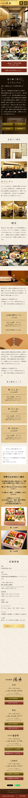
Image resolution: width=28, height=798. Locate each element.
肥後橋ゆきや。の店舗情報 (14, 749)
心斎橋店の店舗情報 (14, 774)
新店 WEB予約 (14, 728)
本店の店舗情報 (14, 698)
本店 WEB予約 (14, 703)
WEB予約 (22, 796)
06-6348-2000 (9, 796)
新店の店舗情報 (14, 723)
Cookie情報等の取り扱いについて (14, 792)
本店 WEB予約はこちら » (13, 70)
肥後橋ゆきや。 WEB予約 (14, 753)
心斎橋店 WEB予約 (14, 778)
